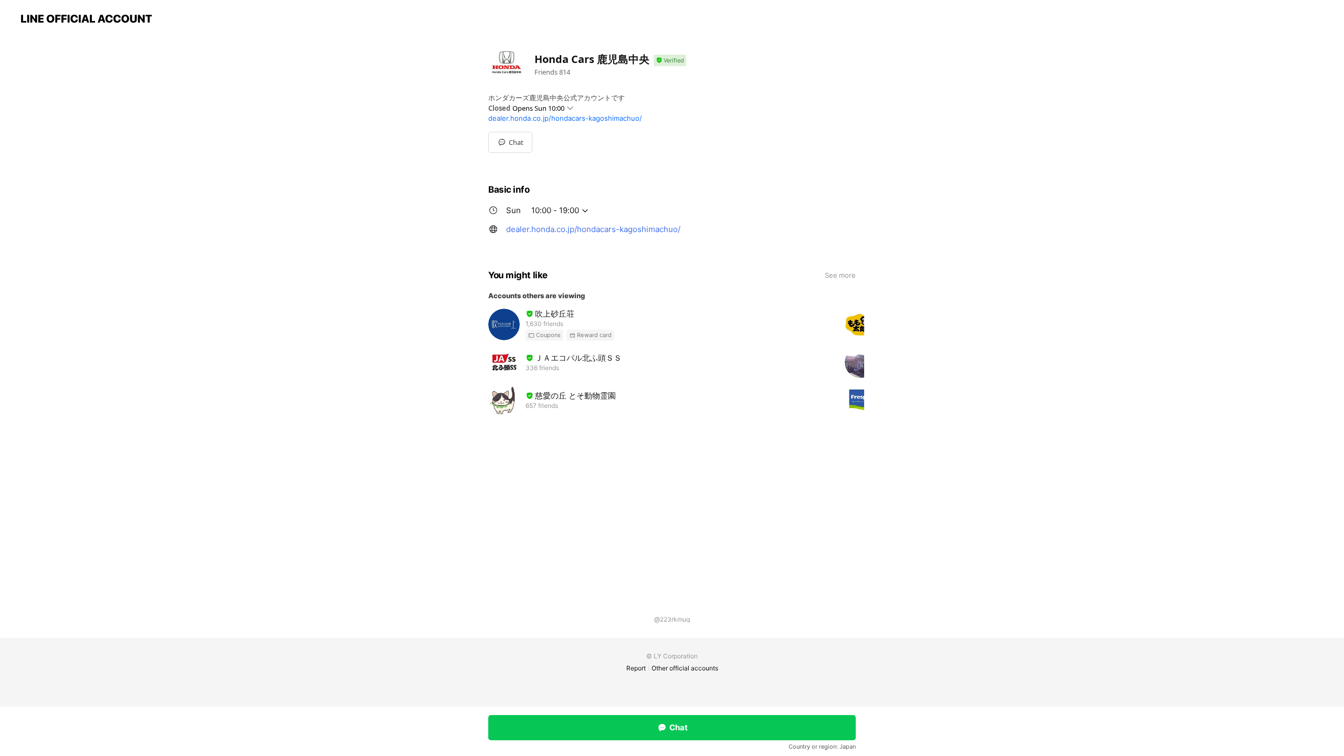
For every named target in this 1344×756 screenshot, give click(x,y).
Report (636, 668)
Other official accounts (685, 668)
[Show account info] (670, 61)
